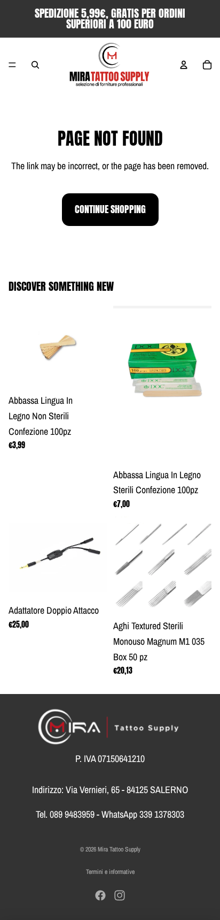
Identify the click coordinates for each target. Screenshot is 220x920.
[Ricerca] (35, 65)
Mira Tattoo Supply (119, 849)
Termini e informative (110, 872)
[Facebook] (100, 895)
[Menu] (12, 64)
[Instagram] (119, 895)
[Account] (183, 65)
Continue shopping (110, 209)
